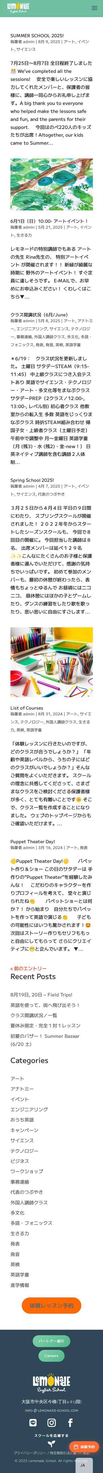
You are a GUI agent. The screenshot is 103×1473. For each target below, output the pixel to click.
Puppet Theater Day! (32, 841)
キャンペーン (24, 1129)
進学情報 (19, 1284)
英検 (59, 344)
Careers (51, 1355)
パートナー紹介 (52, 1341)
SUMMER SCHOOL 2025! (37, 35)
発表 (39, 344)
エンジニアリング (31, 328)
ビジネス (19, 1160)
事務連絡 (24, 336)
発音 (49, 344)
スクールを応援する (51, 1435)
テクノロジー (31, 721)
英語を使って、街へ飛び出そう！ (45, 1004)
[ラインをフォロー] (33, 1422)
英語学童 (73, 344)
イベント (19, 1099)
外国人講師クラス (49, 336)
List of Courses (26, 707)
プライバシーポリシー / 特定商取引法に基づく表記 (51, 1452)
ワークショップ (26, 1171)
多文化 (73, 336)
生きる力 (24, 235)
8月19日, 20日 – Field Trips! (41, 994)
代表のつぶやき (51, 494)
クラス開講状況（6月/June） (40, 314)
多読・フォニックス (31, 1222)
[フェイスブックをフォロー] (70, 1422)
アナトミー (22, 1088)
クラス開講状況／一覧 (33, 1015)
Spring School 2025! (32, 480)
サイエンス (26, 49)
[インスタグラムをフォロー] (51, 1422)
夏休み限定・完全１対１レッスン (45, 1025)
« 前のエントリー (28, 968)
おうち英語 (22, 1119)
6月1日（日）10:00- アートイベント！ (49, 221)
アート (69, 41)
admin (29, 41)
